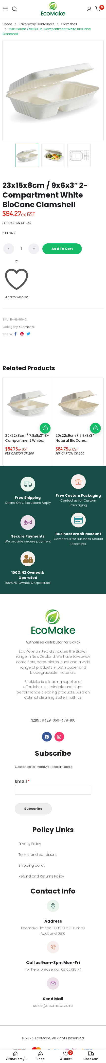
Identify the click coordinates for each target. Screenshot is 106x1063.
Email (22, 781)
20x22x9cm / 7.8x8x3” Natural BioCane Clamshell (74, 440)
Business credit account (78, 533)
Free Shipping (28, 497)
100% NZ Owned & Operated (27, 575)
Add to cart (62, 248)
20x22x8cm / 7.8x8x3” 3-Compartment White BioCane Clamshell (27, 440)
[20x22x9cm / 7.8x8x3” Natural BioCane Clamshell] (78, 402)
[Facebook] (47, 737)
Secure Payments (28, 536)
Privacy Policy (29, 843)
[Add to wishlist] (45, 417)
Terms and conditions (37, 854)
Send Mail (53, 999)
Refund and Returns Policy (41, 876)
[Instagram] (59, 737)
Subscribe (33, 808)
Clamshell (27, 326)
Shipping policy (31, 865)
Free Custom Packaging (78, 495)
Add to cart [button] (45, 428)
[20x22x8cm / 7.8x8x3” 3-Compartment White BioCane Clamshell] (28, 402)
